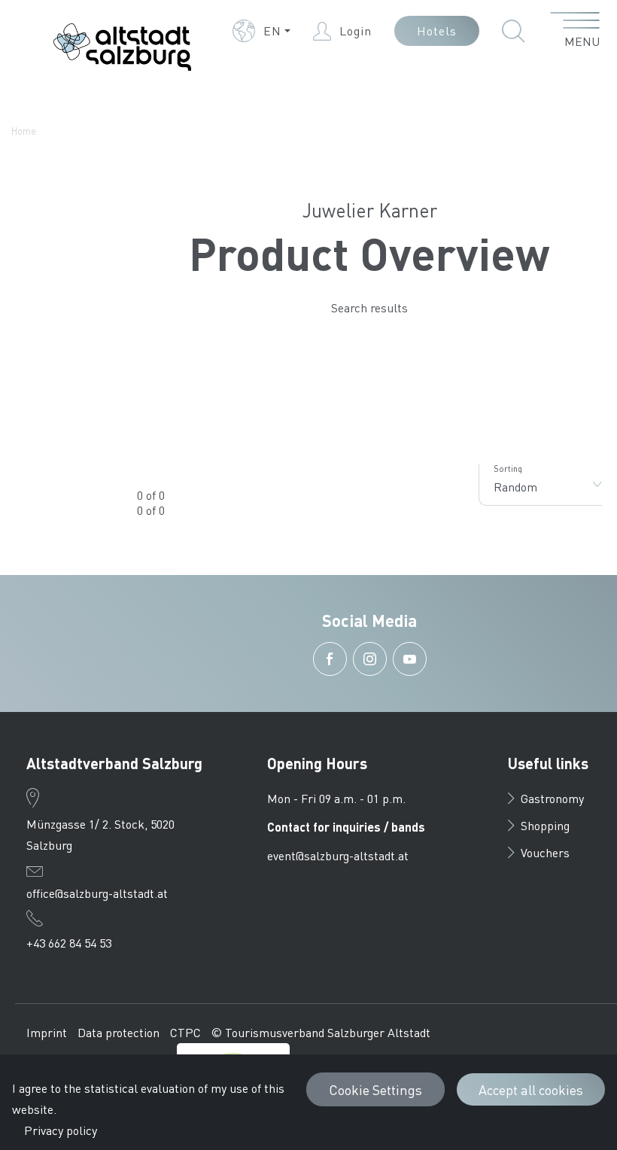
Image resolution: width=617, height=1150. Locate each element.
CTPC (185, 1032)
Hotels (437, 30)
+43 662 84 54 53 (68, 943)
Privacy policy (60, 1130)
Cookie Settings (375, 1089)
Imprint (46, 1032)
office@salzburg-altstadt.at (97, 893)
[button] (261, 31)
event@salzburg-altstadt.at (338, 855)
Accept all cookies (531, 1089)
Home (23, 130)
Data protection (119, 1032)
